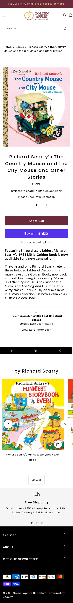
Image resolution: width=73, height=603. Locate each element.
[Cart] (70, 15)
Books (20, 47)
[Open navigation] (11, 14)
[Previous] (8, 424)
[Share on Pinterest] (60, 350)
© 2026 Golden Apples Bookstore (25, 593)
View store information (36, 329)
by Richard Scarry (36, 371)
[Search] (65, 28)
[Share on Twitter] (36, 350)
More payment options (36, 242)
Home (8, 47)
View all (37, 480)
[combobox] (36, 28)
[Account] (64, 15)
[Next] (64, 424)
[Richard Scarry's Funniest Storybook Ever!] (33, 414)
